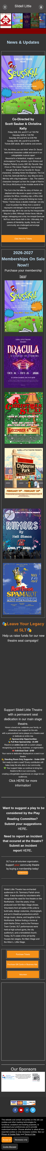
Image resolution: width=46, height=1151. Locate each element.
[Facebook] (15, 1110)
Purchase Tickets (23, 954)
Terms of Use (30, 1134)
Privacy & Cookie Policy (11, 1134)
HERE (20, 780)
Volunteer (23, 974)
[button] (41, 7)
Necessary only (21, 1139)
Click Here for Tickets (23, 238)
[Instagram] (27, 1110)
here (23, 276)
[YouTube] (21, 1110)
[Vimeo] (33, 1110)
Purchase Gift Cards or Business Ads (22, 964)
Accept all (7, 1139)
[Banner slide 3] (23, 20)
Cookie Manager (9, 1146)
